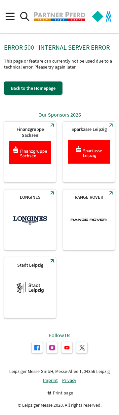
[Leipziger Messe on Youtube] (67, 347)
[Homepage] (59, 16)
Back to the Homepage (33, 88)
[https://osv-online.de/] (30, 152)
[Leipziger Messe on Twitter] (82, 347)
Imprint (50, 380)
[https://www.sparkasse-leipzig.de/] (89, 152)
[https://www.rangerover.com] (89, 219)
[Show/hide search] (24, 17)
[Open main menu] (10, 17)
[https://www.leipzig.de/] (30, 287)
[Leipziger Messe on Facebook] (37, 347)
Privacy (69, 380)
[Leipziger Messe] (102, 17)
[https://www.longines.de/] (30, 219)
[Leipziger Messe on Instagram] (52, 347)
